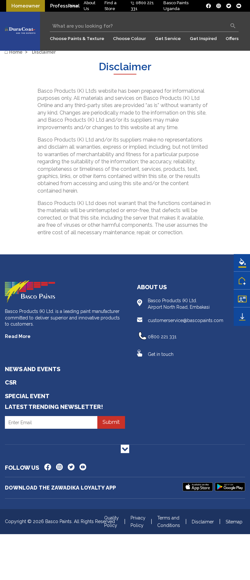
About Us (152, 287)
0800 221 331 (162, 336)
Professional (64, 5)
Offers (232, 38)
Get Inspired (203, 38)
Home (13, 51)
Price (73, 5)
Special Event (27, 396)
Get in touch (161, 354)
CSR (11, 382)
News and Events (32, 369)
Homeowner (25, 5)
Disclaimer (44, 52)
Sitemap (234, 521)
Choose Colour (129, 38)
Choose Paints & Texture (77, 38)
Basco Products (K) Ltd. (179, 304)
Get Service (168, 38)
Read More (18, 336)
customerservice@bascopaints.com (185, 320)
